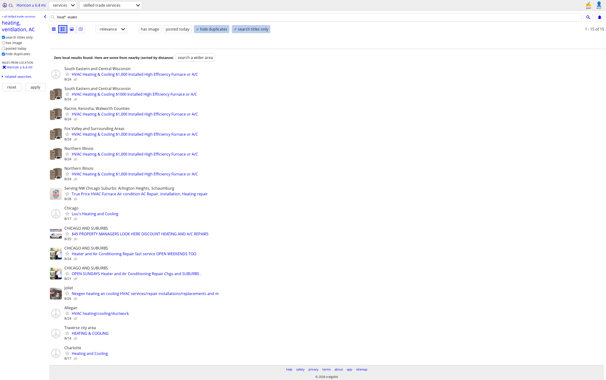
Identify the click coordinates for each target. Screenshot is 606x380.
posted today (16, 48)
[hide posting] (76, 79)
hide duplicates (18, 54)
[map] (80, 29)
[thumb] (62, 29)
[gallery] (71, 29)
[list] (53, 29)
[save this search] (599, 17)
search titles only (19, 37)
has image (14, 42)
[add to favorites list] (67, 74)
